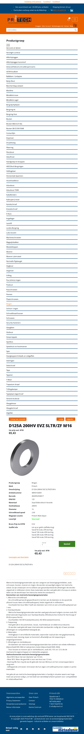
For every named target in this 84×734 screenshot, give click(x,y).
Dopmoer (10, 138)
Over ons (33, 693)
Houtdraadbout (12, 181)
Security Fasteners (13, 323)
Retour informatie (13, 707)
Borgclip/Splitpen (13, 105)
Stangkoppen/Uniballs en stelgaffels (20, 356)
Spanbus (9, 342)
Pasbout (9, 285)
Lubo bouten (11, 233)
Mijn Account (46, 26)
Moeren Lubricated (13, 256)
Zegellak (9, 413)
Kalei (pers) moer (13, 200)
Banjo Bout (10, 81)
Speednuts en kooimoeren (16, 347)
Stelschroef (10, 366)
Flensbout (10, 152)
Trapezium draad (12, 384)
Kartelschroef (11, 204)
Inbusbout (10, 185)
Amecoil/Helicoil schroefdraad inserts (20, 67)
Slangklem (10, 328)
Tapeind (9, 375)
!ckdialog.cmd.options (32, 2)
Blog (71, 26)
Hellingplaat (11, 171)
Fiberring (9, 148)
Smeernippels (11, 337)
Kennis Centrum (35, 707)
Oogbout (9, 266)
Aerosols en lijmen (13, 48)
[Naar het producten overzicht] (65, 573)
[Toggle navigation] (75, 19)
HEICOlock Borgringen (14, 166)
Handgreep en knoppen (15, 162)
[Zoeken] (76, 30)
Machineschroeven (13, 238)
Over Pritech (33, 697)
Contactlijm (10, 133)
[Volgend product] (73, 573)
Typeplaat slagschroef (14, 394)
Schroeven (10, 318)
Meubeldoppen (12, 247)
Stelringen (10, 361)
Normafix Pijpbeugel (14, 261)
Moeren (9, 252)
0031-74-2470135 (59, 10)
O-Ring (8, 275)
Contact (66, 26)
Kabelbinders (11, 195)
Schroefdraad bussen (14, 313)
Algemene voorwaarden (15, 697)
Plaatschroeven (12, 299)
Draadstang (10, 143)
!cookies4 (56, 2)
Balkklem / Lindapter (14, 76)
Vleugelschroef (12, 408)
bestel (67, 543)
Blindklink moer (12, 95)
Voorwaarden (13, 693)
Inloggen (38, 26)
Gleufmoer (10, 157)
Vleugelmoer (11, 403)
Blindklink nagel (12, 100)
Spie (8, 351)
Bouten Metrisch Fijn (14, 124)
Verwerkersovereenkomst (16, 704)
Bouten (9, 119)
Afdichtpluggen (12, 57)
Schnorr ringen (12, 309)
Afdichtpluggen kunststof (16, 62)
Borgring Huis (11, 114)
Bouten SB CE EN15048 (15, 129)
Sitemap (32, 704)
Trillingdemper (12, 389)
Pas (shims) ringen (13, 280)
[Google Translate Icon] (75, 25)
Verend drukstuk (12, 399)
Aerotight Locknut (13, 53)
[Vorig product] (69, 573)
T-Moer (9, 380)
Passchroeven (11, 290)
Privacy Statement (13, 700)
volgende (69, 419)
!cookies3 (47, 2)
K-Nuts (9, 214)
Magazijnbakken (12, 242)
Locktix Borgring (12, 228)
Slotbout (9, 332)
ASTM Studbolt (12, 72)
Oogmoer (10, 271)
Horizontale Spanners (14, 176)
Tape (8, 370)
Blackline (9, 91)
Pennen (9, 294)
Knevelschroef (11, 209)
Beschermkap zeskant (14, 86)
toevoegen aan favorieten (19, 557)
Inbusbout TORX (12, 190)
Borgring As (10, 110)
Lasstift (9, 223)
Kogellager (10, 219)
